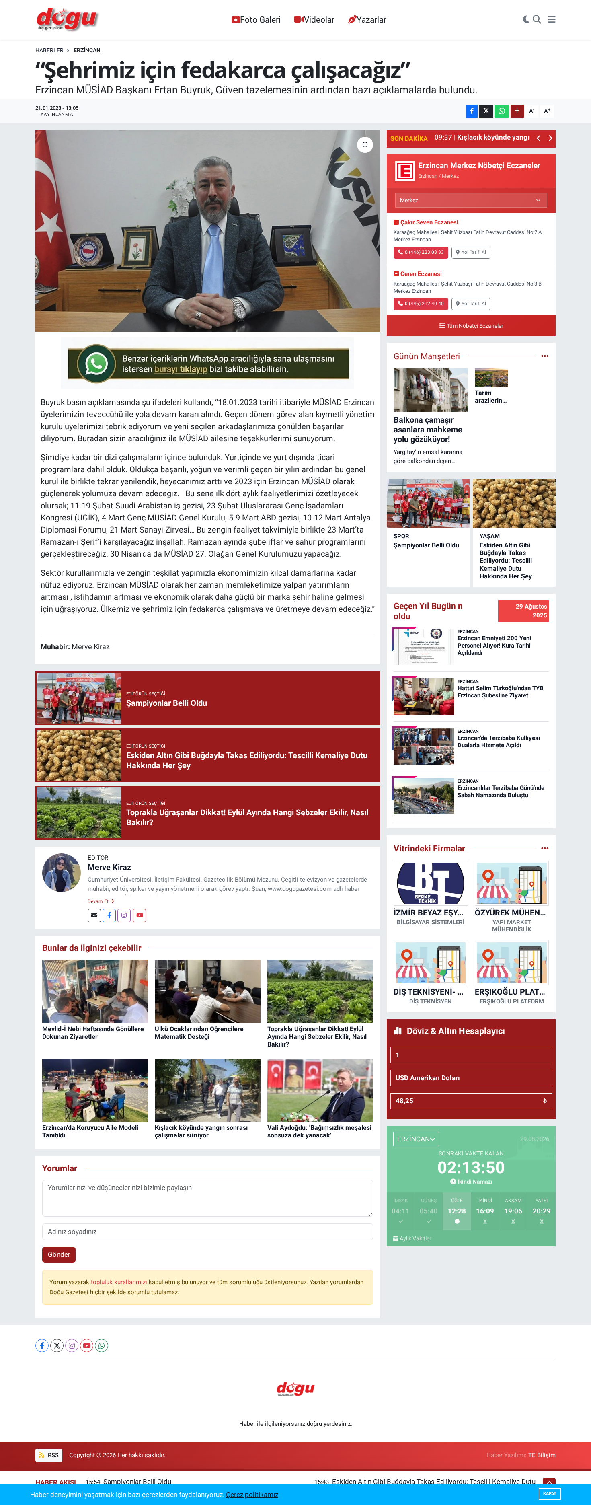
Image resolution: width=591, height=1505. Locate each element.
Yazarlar (371, 19)
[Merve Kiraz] (61, 872)
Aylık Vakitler (415, 1238)
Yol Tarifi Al (474, 252)
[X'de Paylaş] (486, 111)
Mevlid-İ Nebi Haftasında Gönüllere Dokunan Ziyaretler (93, 1032)
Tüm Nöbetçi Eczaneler (475, 326)
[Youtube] (139, 915)
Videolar (319, 19)
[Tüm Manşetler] (545, 356)
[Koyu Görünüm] (526, 20)
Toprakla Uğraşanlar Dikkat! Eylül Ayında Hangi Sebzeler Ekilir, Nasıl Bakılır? (317, 1036)
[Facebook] (109, 915)
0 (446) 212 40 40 (424, 303)
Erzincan (87, 50)
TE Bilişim (542, 1455)
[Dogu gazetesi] (68, 20)
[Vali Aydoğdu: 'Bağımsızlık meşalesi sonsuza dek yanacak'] (320, 1090)
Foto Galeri (260, 19)
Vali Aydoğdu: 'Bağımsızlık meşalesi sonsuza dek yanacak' (319, 1131)
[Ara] (537, 20)
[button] (539, 139)
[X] (57, 1345)
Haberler (49, 50)
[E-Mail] (94, 915)
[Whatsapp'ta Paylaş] (502, 111)
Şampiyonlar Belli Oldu (426, 545)
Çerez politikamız (252, 1495)
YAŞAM (490, 536)
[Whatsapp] (101, 1345)
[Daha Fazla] (517, 111)
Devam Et (99, 901)
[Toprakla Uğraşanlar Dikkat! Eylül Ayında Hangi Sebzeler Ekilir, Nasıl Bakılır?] (320, 991)
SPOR (401, 536)
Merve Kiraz (109, 867)
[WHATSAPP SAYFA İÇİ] (207, 362)
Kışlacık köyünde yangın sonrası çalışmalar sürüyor (201, 1131)
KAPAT (549, 1493)
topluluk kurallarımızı (120, 1282)
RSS (52, 1455)
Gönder (59, 1254)
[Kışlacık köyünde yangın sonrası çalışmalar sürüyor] (208, 1090)
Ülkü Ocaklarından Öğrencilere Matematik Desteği (199, 1032)
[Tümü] (545, 848)
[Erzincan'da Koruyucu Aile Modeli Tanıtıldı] (95, 1090)
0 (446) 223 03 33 (424, 252)
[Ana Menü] (552, 20)
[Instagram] (124, 915)
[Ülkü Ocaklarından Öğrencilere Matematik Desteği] (208, 991)
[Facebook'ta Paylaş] (472, 111)
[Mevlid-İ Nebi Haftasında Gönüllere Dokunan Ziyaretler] (95, 991)
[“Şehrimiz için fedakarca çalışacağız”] (207, 231)
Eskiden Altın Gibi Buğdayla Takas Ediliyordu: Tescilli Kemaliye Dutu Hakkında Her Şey (506, 560)
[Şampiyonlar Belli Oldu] (428, 503)
